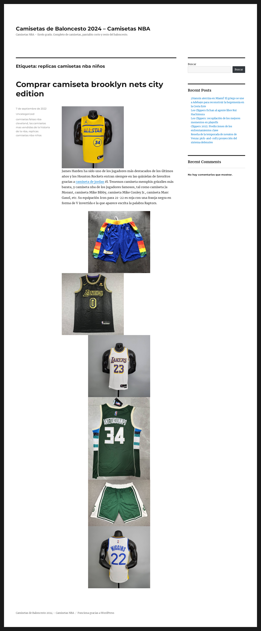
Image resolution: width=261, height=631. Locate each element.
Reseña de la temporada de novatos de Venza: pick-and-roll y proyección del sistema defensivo (214, 138)
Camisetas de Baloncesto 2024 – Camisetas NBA (83, 28)
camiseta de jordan (90, 182)
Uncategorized (25, 113)
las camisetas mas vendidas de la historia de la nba (33, 127)
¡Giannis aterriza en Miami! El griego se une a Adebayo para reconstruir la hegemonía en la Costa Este (217, 102)
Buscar (192, 64)
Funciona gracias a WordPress (96, 613)
